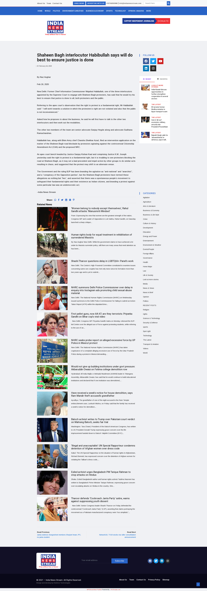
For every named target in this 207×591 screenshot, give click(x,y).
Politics (56, 11)
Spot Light (147, 331)
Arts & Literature (149, 206)
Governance (147, 258)
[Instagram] (153, 68)
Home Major (147, 267)
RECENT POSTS (149, 305)
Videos (145, 348)
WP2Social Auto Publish (94, 589)
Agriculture (147, 202)
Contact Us (57, 3)
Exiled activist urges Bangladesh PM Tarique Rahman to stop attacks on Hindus (101, 473)
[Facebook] (146, 61)
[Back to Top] (198, 584)
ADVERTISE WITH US (95, 3)
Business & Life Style (151, 215)
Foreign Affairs (148, 254)
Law (144, 271)
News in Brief (148, 292)
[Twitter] (153, 61)
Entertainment (148, 241)
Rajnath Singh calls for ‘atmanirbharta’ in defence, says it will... (159, 137)
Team (48, 3)
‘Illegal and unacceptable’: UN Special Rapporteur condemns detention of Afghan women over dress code (103, 447)
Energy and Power (150, 236)
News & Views (148, 288)
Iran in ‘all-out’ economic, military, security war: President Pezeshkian (159, 123)
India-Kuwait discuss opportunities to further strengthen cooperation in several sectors (159, 94)
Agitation (146, 197)
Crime (145, 219)
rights (145, 314)
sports (145, 327)
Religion (146, 310)
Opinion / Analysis (136, 11)
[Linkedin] (146, 68)
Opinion (146, 297)
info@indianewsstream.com (130, 3)
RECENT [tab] (148, 79)
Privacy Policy (154, 580)
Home (40, 11)
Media (145, 284)
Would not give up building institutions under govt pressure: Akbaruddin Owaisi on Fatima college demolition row (103, 368)
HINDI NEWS (79, 3)
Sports (109, 11)
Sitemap (165, 580)
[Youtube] (160, 61)
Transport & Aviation (151, 344)
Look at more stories (157, 86)
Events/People (148, 249)
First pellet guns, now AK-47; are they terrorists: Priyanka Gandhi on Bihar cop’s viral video (101, 315)
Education (147, 232)
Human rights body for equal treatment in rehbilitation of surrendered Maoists (101, 236)
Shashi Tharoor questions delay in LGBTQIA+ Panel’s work (102, 261)
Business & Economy (95, 11)
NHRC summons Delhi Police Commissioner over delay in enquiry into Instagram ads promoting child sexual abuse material (102, 290)
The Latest (156, 104)
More (148, 11)
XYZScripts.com (115, 589)
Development (148, 228)
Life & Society (148, 275)
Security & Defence (150, 323)
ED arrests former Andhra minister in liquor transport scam (159, 109)
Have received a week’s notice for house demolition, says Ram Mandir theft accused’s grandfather (102, 394)
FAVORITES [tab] (163, 79)
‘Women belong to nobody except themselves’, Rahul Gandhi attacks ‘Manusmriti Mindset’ (99, 210)
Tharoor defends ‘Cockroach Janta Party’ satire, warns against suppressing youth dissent (100, 500)
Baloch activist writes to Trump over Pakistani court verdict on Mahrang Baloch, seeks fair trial (103, 421)
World (47, 11)
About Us (41, 3)
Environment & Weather (72, 11)
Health (145, 262)
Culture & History (149, 223)
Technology (120, 11)
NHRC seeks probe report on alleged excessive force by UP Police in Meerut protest (103, 341)
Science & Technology (151, 318)
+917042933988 (111, 3)
